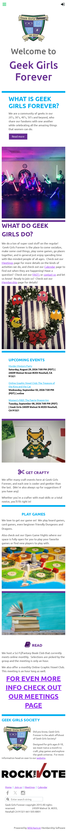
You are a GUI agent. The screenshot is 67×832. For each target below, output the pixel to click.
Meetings (7, 262)
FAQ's (36, 274)
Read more (18, 136)
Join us (18, 787)
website (41, 757)
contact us (50, 274)
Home (8, 787)
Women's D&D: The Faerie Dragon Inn (29, 400)
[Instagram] (23, 792)
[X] (15, 792)
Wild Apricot (34, 827)
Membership (9, 282)
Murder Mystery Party (20, 365)
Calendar (49, 266)
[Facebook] (7, 792)
